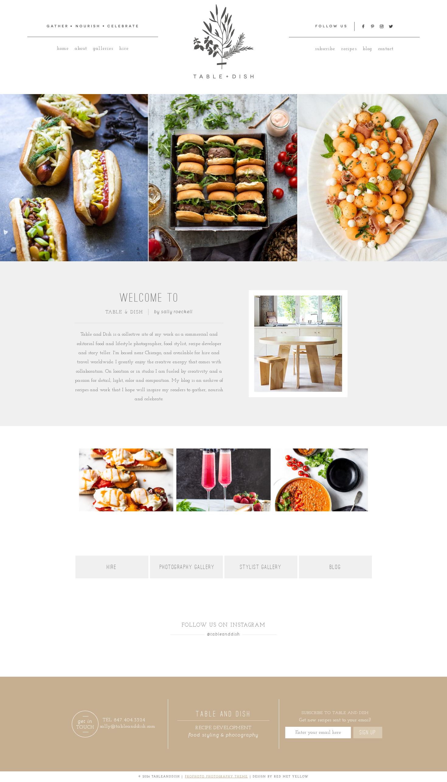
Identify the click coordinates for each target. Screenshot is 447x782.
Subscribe (325, 49)
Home (63, 48)
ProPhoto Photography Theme (216, 776)
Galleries (103, 48)
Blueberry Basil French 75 (223, 457)
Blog (367, 49)
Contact (385, 49)
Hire (124, 48)
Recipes (348, 49)
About (81, 48)
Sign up (367, 732)
